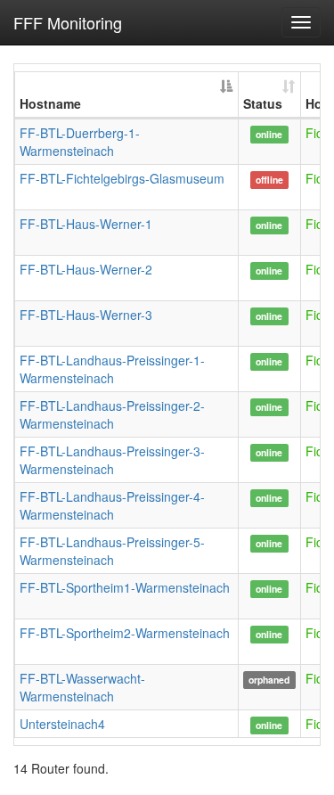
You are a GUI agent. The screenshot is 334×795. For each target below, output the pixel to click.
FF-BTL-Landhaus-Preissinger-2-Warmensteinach (112, 414)
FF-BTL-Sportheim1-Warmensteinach (125, 587)
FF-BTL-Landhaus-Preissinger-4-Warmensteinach (112, 505)
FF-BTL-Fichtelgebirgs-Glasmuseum (122, 178)
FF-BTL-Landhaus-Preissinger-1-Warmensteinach (112, 369)
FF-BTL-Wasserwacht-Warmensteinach (82, 687)
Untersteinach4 (62, 724)
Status (262, 103)
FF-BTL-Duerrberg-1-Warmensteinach (80, 142)
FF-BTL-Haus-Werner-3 (86, 315)
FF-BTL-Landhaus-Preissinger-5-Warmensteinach (112, 551)
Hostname (50, 103)
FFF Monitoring (67, 22)
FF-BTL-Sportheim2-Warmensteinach (125, 633)
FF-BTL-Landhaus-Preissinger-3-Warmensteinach (112, 460)
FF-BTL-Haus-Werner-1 (86, 224)
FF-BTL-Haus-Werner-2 (86, 269)
